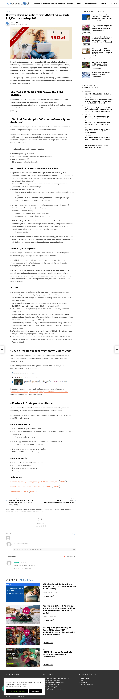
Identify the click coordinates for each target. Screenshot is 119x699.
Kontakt (103, 4)
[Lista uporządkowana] (25, 550)
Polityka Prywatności (20, 686)
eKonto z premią (52, 509)
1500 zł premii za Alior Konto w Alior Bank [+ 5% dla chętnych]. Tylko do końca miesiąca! (97, 130)
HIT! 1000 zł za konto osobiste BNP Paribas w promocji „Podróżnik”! (57, 654)
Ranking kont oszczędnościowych (54, 682)
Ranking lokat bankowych (52, 680)
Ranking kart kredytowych (52, 688)
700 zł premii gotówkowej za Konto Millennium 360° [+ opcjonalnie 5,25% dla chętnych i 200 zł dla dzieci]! (59, 631)
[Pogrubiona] (14, 550)
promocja (26, 580)
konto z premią (13, 511)
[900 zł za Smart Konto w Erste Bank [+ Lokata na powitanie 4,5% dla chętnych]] (23, 592)
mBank (23, 511)
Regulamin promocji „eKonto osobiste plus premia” (30, 486)
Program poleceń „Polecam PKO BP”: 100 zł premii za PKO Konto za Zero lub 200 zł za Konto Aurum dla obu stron (98, 109)
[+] (41, 549)
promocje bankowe (34, 511)
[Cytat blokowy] (30, 550)
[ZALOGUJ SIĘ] (115, 4)
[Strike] (22, 550)
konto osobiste (67, 509)
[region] (24, 686)
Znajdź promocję (91, 4)
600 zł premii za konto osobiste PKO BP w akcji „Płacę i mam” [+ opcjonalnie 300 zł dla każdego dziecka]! (99, 101)
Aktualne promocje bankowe (54, 4)
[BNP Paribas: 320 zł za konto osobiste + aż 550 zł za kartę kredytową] (2, 349)
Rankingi (37, 4)
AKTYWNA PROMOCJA (14, 509)
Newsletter (84, 682)
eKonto (26, 509)
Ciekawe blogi (85, 678)
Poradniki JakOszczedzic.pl (52, 689)
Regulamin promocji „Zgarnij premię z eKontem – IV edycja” (34, 482)
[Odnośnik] (35, 550)
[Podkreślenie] (20, 550)
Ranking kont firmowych (51, 686)
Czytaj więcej (48, 596)
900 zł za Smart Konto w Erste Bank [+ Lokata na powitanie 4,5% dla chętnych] (59, 586)
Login (74, 534)
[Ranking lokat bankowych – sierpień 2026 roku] (86, 75)
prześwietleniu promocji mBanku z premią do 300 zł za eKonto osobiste (39, 392)
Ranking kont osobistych (51, 684)
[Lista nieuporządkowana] (27, 550)
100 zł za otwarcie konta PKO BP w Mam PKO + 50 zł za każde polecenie (98, 94)
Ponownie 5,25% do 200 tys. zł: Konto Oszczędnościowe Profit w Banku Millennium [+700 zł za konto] (59, 609)
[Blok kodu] (33, 550)
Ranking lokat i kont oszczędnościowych (56, 678)
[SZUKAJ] (112, 4)
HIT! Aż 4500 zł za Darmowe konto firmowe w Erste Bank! (97, 146)
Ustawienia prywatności (17, 691)
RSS (82, 680)
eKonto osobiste (37, 509)
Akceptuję (35, 691)
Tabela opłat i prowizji (19, 491)
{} (38, 549)
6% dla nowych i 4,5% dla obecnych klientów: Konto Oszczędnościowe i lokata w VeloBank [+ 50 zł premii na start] (102, 52)
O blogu (79, 4)
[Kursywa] (17, 550)
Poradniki (70, 4)
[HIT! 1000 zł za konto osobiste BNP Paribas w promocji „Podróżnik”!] (23, 657)
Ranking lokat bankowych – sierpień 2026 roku (101, 73)
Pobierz (62, 481)
